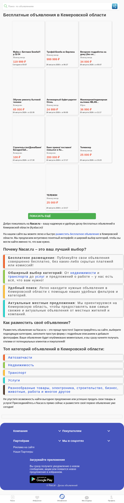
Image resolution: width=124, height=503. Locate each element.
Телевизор (85, 147)
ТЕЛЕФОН (52, 195)
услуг (40, 276)
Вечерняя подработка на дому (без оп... (93, 53)
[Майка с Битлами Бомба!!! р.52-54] (28, 49)
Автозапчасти (20, 357)
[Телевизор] (95, 144)
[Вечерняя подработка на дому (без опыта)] (95, 49)
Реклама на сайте (24, 447)
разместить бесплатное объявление (77, 234)
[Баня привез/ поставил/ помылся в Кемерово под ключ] (62, 144)
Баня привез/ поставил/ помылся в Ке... (59, 148)
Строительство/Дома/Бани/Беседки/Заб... (27, 148)
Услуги (14, 380)
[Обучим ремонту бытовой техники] (28, 97)
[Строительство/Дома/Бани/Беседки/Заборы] (28, 144)
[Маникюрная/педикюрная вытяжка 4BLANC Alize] (95, 97)
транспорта (18, 276)
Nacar (52, 485)
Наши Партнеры (23, 451)
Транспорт (17, 372)
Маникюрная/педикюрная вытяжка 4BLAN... (94, 100)
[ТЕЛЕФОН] (62, 192)
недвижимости (83, 273)
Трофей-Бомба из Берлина (61, 52)
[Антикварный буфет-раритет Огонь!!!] (62, 97)
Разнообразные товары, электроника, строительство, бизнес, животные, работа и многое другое (63, 389)
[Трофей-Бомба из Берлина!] (62, 49)
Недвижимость (21, 365)
